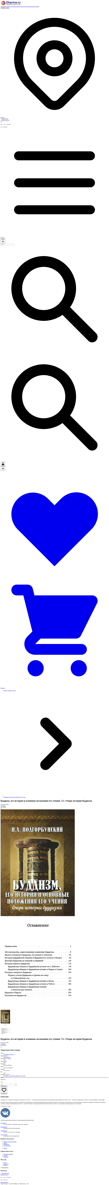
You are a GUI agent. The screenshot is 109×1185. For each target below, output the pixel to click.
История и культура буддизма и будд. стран (14, 797)
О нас (5, 1162)
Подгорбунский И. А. (9, 1054)
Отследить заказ (5, 8)
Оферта (5, 1165)
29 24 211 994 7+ (5, 120)
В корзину (3, 1086)
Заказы (5, 1143)
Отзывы (31, 6)
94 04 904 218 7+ (5, 1173)
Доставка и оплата (5, 6)
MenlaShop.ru (4, 1127)
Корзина (3, 688)
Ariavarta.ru (3, 1123)
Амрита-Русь (7, 1057)
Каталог (3, 239)
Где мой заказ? (7, 1145)
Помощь (6, 1156)
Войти (5, 1148)
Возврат (6, 1155)
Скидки (12, 6)
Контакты (16, 6)
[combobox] (7, 244)
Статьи (27, 6)
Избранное (6, 1144)
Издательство (22, 6)
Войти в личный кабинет (10, 1141)
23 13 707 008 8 (4, 1174)
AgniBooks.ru (4, 1130)
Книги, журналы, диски (10, 690)
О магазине (36, 6)
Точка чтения (4, 1134)
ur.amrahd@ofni (4, 1182)
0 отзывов (3, 805)
